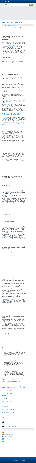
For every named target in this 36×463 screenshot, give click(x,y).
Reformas (4, 25)
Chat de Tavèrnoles (7, 438)
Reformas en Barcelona (11, 25)
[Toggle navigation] (33, 1)
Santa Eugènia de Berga (6, 401)
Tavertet (3, 406)
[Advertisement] (18, 13)
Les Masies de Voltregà (6, 393)
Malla (3, 414)
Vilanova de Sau (5, 396)
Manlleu (3, 398)
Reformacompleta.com (6, 1)
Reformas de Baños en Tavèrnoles (10, 424)
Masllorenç (4, 415)
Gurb (3, 404)
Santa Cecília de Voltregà (6, 409)
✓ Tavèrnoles (6, 429)
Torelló (3, 417)
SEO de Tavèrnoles (7, 441)
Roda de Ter (4, 392)
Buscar (30, 4)
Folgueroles (4, 388)
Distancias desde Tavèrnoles (9, 434)
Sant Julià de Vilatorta (6, 390)
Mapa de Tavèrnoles (7, 431)
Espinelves (4, 418)
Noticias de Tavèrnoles (8, 436)
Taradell (3, 407)
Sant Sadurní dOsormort (6, 403)
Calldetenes (4, 395)
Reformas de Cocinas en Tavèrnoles (10, 426)
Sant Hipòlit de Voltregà (6, 412)
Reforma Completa (9, 46)
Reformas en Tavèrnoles (8, 421)
